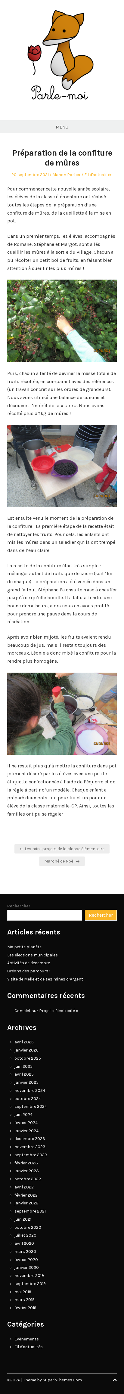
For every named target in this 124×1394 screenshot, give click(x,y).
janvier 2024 (26, 1130)
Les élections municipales (32, 955)
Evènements (26, 1339)
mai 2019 (22, 1291)
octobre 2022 (27, 1179)
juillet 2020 (25, 1235)
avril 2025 (24, 1074)
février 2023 (26, 1163)
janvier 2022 (26, 1203)
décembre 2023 (29, 1138)
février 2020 (26, 1259)
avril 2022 (24, 1187)
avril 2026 (24, 1042)
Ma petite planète (24, 946)
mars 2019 (24, 1299)
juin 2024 (23, 1114)
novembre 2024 (29, 1090)
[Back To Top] (115, 1380)
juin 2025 (23, 1066)
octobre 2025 (27, 1058)
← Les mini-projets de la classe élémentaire (62, 848)
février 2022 (26, 1195)
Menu (62, 127)
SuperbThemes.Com (62, 1380)
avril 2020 (24, 1243)
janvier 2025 (26, 1082)
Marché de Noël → (62, 861)
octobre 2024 (27, 1098)
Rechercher (18, 906)
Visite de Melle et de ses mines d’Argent (45, 979)
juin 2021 (22, 1219)
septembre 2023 (30, 1154)
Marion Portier (66, 174)
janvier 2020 (26, 1267)
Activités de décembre (28, 962)
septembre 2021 (30, 1211)
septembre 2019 (30, 1283)
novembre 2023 (29, 1146)
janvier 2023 (26, 1170)
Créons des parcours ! (28, 971)
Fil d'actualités (98, 174)
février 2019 (25, 1307)
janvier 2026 (26, 1050)
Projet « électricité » (58, 1010)
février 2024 (26, 1122)
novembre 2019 (29, 1275)
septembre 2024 (30, 1106)
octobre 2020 (27, 1227)
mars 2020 (25, 1251)
